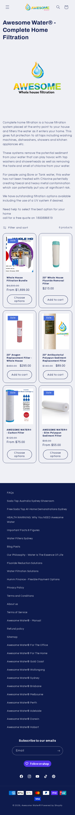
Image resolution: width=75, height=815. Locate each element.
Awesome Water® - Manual (24, 620)
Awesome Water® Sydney (23, 678)
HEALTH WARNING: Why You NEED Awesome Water (35, 519)
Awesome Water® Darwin (23, 719)
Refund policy (15, 628)
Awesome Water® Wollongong (26, 669)
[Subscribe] (59, 750)
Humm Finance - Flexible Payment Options (33, 579)
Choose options (19, 299)
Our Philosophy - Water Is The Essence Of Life (35, 555)
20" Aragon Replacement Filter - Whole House (19, 357)
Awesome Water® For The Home (27, 653)
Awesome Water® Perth (22, 702)
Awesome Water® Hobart (23, 727)
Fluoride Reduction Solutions (24, 563)
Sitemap (12, 637)
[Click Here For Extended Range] (37, 115)
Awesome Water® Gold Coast (25, 661)
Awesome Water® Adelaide (24, 711)
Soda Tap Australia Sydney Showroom (30, 501)
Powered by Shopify (51, 805)
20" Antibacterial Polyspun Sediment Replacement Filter (54, 357)
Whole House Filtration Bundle (17, 279)
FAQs (10, 492)
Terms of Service (17, 612)
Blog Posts (13, 546)
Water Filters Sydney (20, 538)
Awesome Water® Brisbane (24, 686)
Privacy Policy (15, 587)
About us (12, 604)
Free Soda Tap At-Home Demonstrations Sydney (37, 509)
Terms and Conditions (20, 596)
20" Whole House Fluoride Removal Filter (53, 280)
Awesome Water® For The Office (27, 645)
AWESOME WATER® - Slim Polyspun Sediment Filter (55, 432)
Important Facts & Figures (23, 530)
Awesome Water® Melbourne (25, 694)
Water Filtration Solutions (22, 571)
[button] (7, 7)
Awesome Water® (31, 805)
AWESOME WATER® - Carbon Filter (19, 431)
